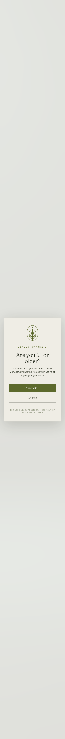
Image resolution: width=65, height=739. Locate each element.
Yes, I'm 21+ (32, 387)
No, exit (32, 398)
